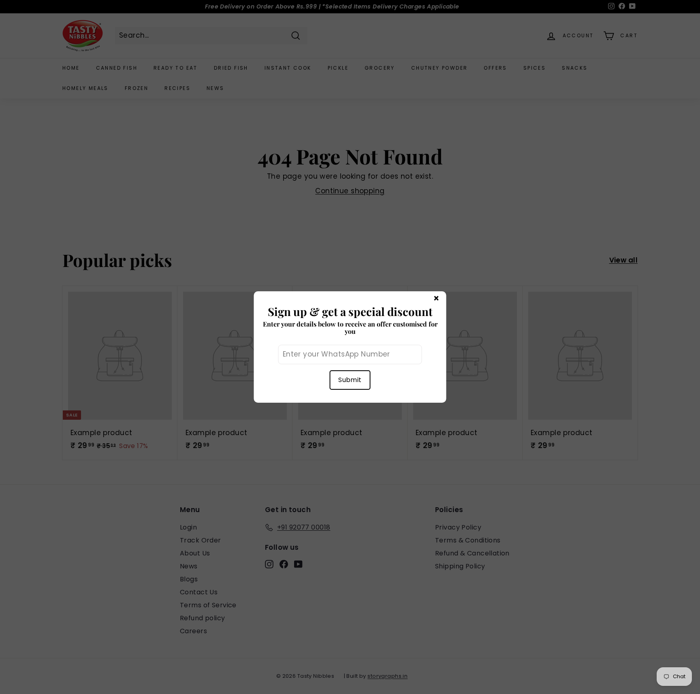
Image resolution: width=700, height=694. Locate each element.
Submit (349, 379)
